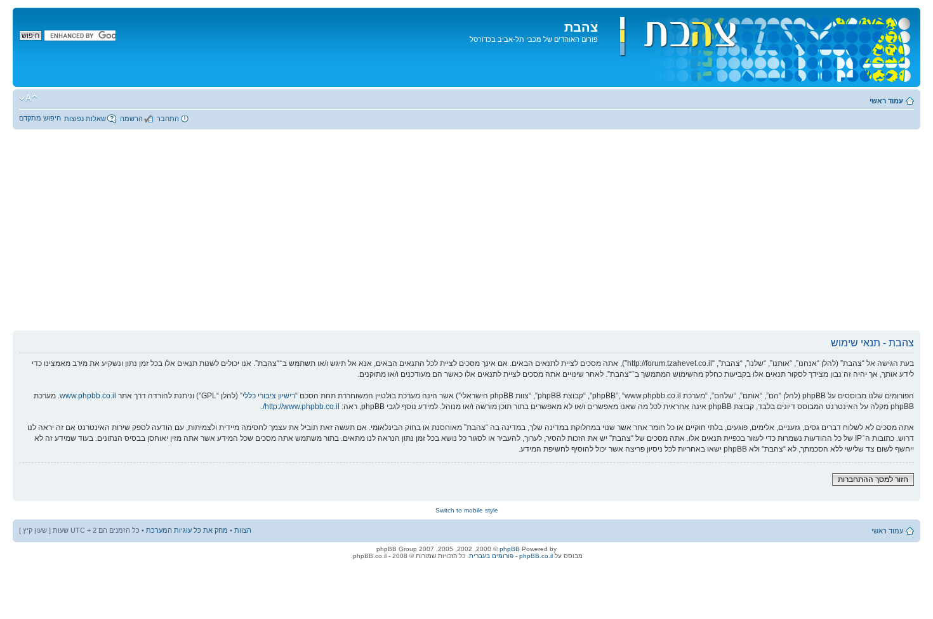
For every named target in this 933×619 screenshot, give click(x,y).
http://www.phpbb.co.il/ (301, 406)
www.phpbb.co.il (88, 395)
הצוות (242, 530)
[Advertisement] (466, 234)
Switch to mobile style (466, 510)
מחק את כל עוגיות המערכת (187, 530)
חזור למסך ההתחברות (873, 479)
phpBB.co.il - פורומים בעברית (511, 555)
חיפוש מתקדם (40, 118)
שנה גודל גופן (28, 98)
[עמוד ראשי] (757, 47)
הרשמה (131, 118)
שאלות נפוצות (85, 118)
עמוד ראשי (886, 101)
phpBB (510, 548)
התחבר (168, 118)
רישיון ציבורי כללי (268, 395)
